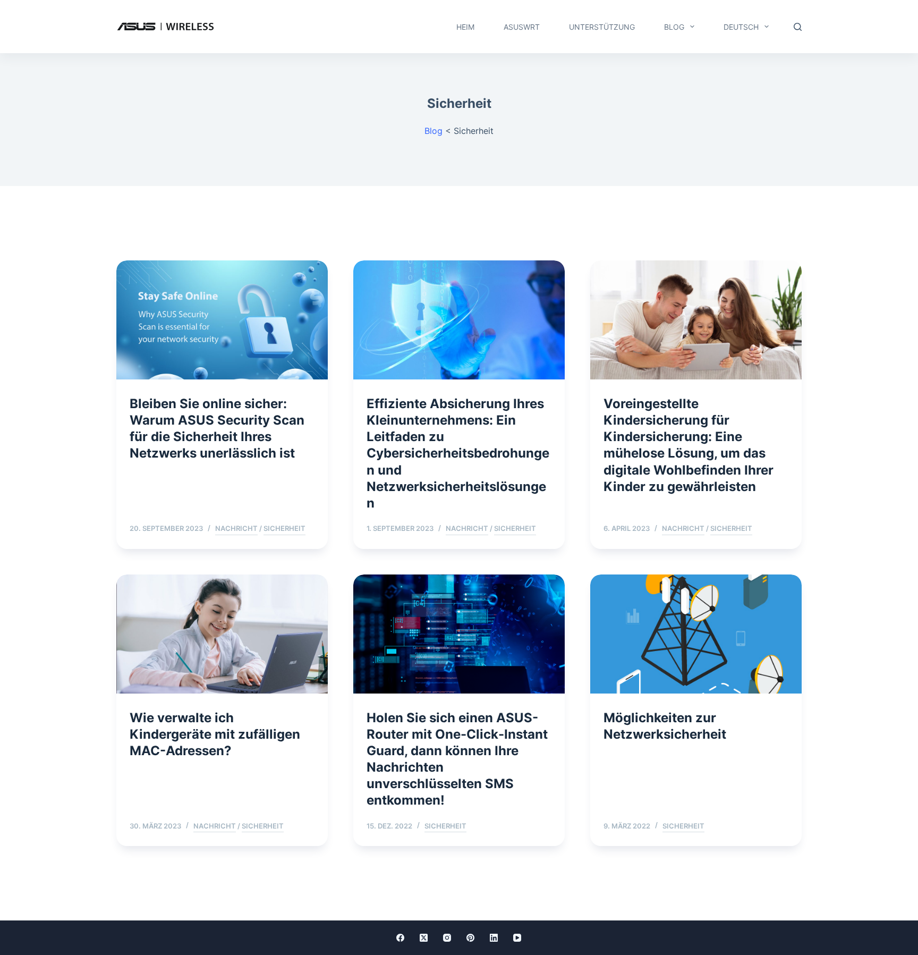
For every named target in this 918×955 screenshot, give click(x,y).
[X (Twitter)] (424, 938)
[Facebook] (400, 938)
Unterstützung (602, 26)
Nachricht (236, 528)
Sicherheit (284, 528)
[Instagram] (447, 938)
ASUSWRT (522, 26)
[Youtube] (517, 938)
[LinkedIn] (494, 938)
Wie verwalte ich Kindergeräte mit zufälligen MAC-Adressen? (215, 734)
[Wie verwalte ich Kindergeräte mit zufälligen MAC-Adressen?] (222, 634)
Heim (465, 26)
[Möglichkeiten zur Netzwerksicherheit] (696, 634)
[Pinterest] (470, 938)
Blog (674, 26)
